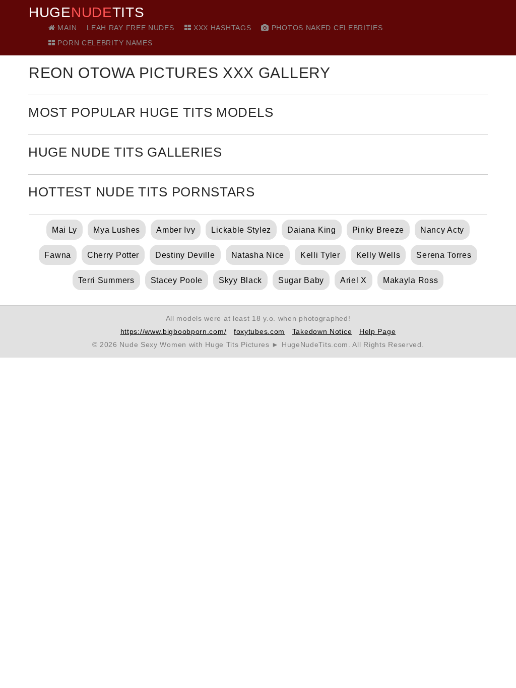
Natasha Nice (257, 255)
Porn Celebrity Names (103, 43)
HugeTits (86, 12)
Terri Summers (106, 280)
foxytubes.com (259, 331)
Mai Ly (64, 230)
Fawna (57, 255)
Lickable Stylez (241, 230)
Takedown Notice (322, 331)
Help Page (377, 331)
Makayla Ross (410, 280)
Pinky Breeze (378, 230)
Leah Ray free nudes (130, 28)
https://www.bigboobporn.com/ (173, 331)
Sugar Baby (301, 280)
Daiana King (311, 230)
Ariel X (353, 280)
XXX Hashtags (221, 28)
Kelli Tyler (320, 255)
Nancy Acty (442, 230)
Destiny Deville (185, 255)
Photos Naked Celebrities (325, 28)
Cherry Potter (113, 255)
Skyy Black (240, 280)
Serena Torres (443, 255)
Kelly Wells (378, 255)
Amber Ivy (175, 230)
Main (66, 28)
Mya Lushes (116, 230)
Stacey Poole (177, 280)
